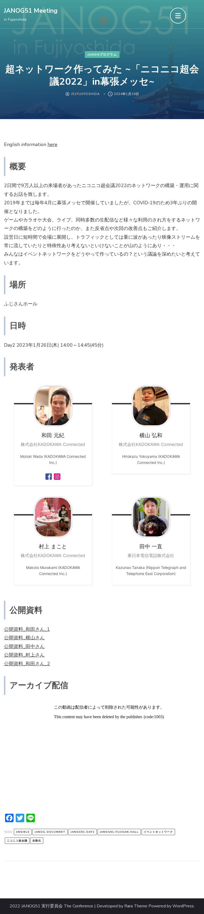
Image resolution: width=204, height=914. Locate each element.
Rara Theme (135, 906)
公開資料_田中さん (24, 646)
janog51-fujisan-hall (119, 832)
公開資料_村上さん (24, 655)
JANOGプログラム (102, 54)
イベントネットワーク (158, 832)
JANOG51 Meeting (30, 11)
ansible (22, 832)
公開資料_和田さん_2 (27, 663)
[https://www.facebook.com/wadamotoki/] (48, 475)
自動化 (36, 841)
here (52, 144)
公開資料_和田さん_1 (27, 629)
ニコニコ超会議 (17, 841)
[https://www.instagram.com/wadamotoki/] (57, 475)
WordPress (183, 906)
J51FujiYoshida (85, 94)
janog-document (50, 832)
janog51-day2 (82, 832)
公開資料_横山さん (24, 638)
